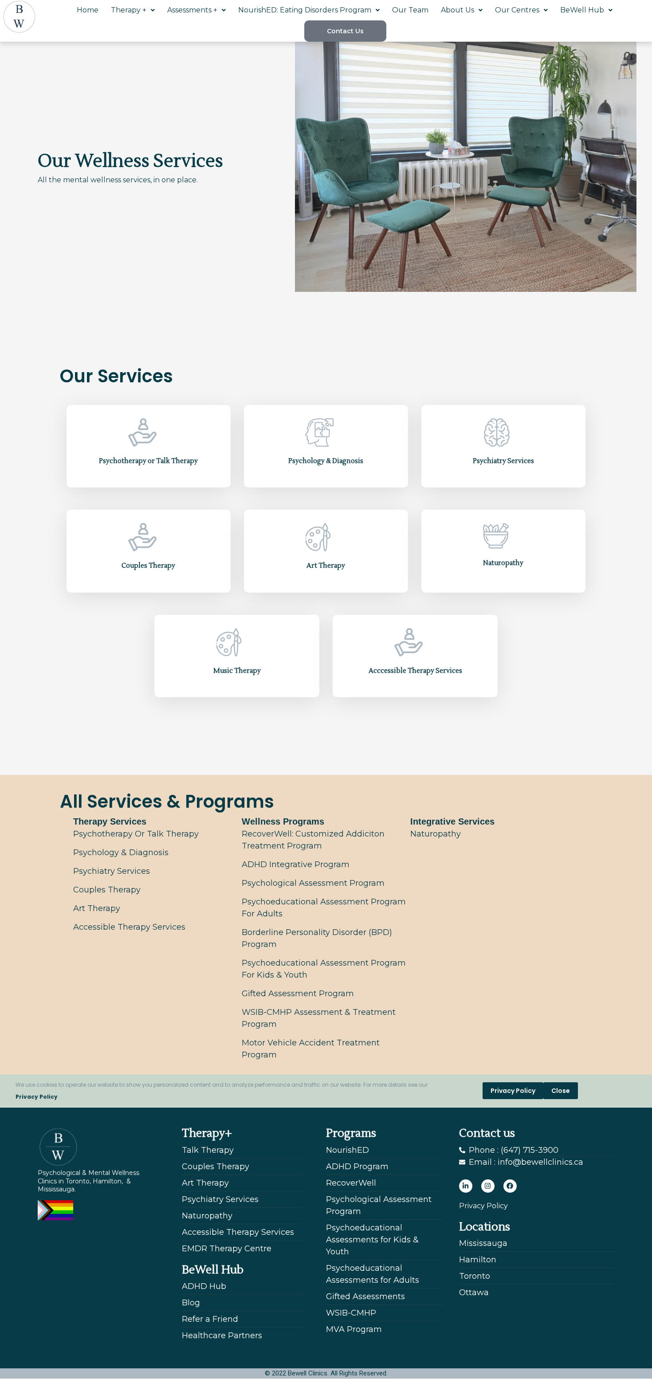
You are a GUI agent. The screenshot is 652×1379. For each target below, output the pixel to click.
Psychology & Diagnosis (325, 461)
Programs (351, 1133)
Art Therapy (325, 566)
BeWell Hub (582, 10)
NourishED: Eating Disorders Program (304, 10)
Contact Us (345, 31)
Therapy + (128, 10)
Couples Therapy (148, 566)
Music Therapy (237, 671)
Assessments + (192, 10)
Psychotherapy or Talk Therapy (148, 461)
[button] (133, 10)
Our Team (410, 10)
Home (87, 10)
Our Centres (517, 10)
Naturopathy (503, 563)
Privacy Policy (37, 1096)
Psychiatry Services (503, 461)
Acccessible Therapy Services (415, 671)
